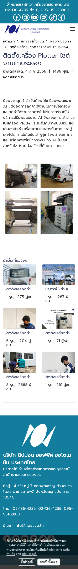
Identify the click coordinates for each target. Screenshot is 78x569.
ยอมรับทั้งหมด (48, 562)
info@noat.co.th (29, 525)
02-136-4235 (16, 10)
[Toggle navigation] (72, 29)
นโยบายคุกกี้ (29, 554)
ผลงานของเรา (13, 77)
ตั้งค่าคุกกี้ (27, 562)
